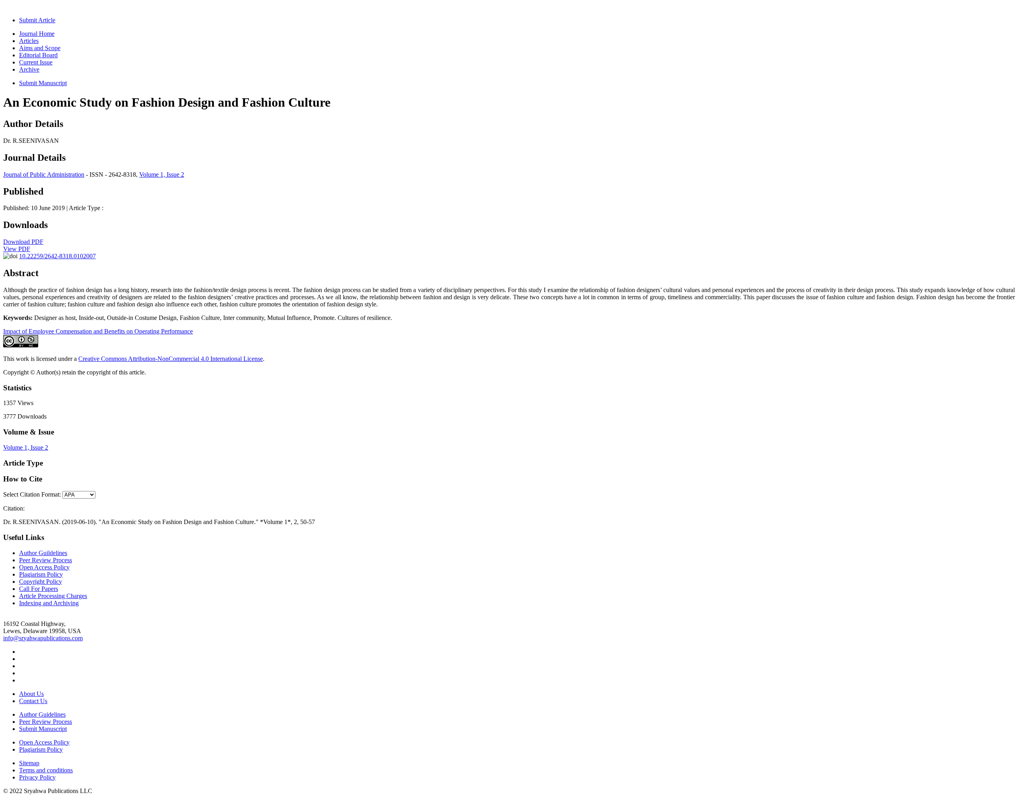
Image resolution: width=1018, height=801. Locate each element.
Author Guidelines (42, 714)
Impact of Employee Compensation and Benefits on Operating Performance (98, 331)
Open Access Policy (44, 567)
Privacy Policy (37, 777)
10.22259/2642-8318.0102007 (57, 256)
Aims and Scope (39, 48)
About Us (31, 693)
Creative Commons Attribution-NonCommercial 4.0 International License (170, 358)
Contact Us (33, 701)
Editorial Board (38, 55)
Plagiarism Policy (41, 574)
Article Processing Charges (53, 595)
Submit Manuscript (43, 83)
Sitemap (29, 763)
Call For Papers (38, 588)
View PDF (16, 249)
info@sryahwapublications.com (43, 638)
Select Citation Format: (32, 494)
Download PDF (23, 241)
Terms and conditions (46, 770)
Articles (29, 40)
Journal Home (36, 33)
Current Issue (35, 62)
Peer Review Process (45, 560)
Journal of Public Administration (43, 174)
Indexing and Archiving (49, 603)
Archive (29, 69)
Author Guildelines (43, 553)
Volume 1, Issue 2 (161, 174)
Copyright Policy (40, 581)
